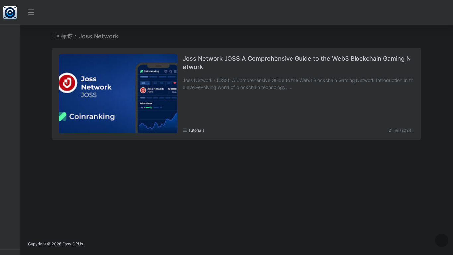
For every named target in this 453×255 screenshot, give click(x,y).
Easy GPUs (72, 243)
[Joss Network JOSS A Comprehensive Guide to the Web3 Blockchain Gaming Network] (118, 93)
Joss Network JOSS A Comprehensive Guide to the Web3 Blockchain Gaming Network (297, 63)
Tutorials (196, 130)
